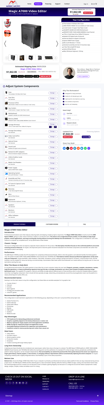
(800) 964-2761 (73, 386)
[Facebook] (13, 383)
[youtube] (19, 383)
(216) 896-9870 (73, 388)
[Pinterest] (23, 383)
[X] (10, 383)
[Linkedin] (16, 383)
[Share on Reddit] (78, 148)
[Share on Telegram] (81, 148)
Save (20, 76)
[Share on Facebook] (64, 148)
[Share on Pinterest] (71, 148)
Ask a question (83, 76)
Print (35, 76)
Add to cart (87, 13)
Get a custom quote (72, 125)
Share (13, 76)
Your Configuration (81, 20)
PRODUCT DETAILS (19, 224)
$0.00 (93, 4)
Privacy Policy (95, 401)
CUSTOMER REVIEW (52, 224)
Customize (28, 76)
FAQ (84, 224)
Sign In (86, 4)
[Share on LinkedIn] (74, 148)
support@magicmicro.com (76, 379)
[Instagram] (6, 383)
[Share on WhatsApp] (85, 148)
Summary (86, 137)
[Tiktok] (26, 383)
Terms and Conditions (82, 401)
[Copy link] (88, 148)
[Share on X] (67, 148)
